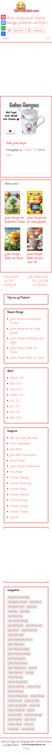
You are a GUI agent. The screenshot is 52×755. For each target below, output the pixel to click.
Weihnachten (13, 729)
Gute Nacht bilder (15, 616)
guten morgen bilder (15, 635)
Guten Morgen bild (29, 630)
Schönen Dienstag (19, 478)
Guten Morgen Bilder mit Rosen (14, 256)
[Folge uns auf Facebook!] (35, 33)
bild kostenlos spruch (16, 606)
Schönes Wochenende (16, 710)
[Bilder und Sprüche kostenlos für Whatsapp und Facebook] (26, 7)
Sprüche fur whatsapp (33, 715)
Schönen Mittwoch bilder (17, 696)
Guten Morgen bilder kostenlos (20, 639)
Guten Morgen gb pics (16, 658)
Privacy (26, 748)
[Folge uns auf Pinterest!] (16, 33)
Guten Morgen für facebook (18, 649)
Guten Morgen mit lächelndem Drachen (15, 220)
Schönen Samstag (19, 506)
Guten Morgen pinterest (17, 663)
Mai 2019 (15, 412)
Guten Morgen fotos (16, 644)
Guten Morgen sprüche (17, 668)
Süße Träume (30, 719)
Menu (6, 39)
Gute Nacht (16, 449)
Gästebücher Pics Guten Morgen (38, 281)
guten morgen (13, 630)
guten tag (32, 668)
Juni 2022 (15, 401)
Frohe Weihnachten (20, 444)
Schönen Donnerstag (20, 483)
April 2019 (15, 418)
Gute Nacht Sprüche (33, 625)
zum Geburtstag (28, 729)
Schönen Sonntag (19, 512)
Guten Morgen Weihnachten (24, 466)
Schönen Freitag (18, 489)
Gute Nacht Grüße (15, 625)
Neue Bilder (16, 472)
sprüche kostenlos (14, 719)
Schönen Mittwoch (20, 495)
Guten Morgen (17, 461)
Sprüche (14, 518)
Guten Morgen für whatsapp (19, 653)
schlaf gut (29, 672)
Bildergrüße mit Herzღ (17, 602)
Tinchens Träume (14, 724)
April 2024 (16, 384)
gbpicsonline (31, 606)
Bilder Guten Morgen (11, 281)
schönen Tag (34, 705)
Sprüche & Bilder (14, 715)
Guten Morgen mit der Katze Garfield (36, 220)
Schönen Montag (18, 500)
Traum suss (29, 724)
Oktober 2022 (17, 395)
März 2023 (16, 390)
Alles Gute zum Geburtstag (23, 438)
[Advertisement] (26, 66)
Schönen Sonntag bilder (17, 705)
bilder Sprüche (35, 602)
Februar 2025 (17, 378)
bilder (9, 155)
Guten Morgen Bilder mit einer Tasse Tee (35, 258)
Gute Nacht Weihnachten (23, 455)
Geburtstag (12, 611)
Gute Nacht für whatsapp (17, 621)
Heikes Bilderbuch (15, 672)
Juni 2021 (15, 407)
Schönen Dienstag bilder (17, 682)
